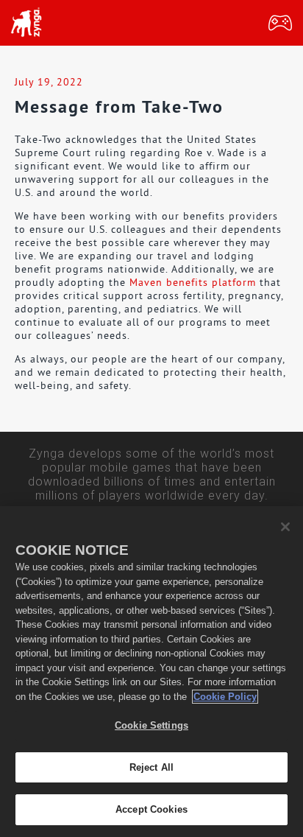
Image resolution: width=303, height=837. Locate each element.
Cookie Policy (225, 696)
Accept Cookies (151, 809)
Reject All (151, 767)
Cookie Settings (151, 725)
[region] (151, 671)
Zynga (26, 22)
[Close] (285, 527)
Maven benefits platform (192, 282)
